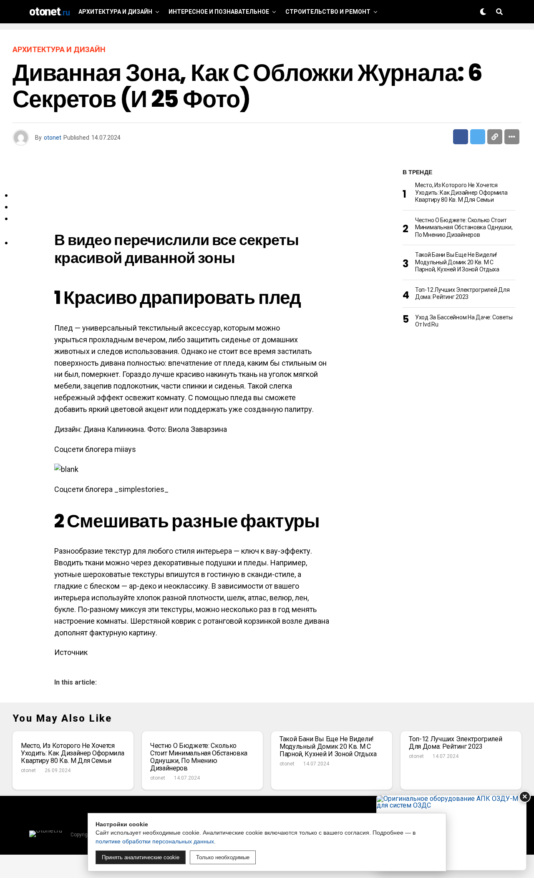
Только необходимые (222, 857)
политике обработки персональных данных (155, 841)
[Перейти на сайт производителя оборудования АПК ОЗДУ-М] (451, 832)
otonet (52, 137)
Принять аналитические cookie (140, 857)
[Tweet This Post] (477, 136)
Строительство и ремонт (327, 11)
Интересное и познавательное (219, 11)
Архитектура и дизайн (115, 11)
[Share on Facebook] (460, 136)
